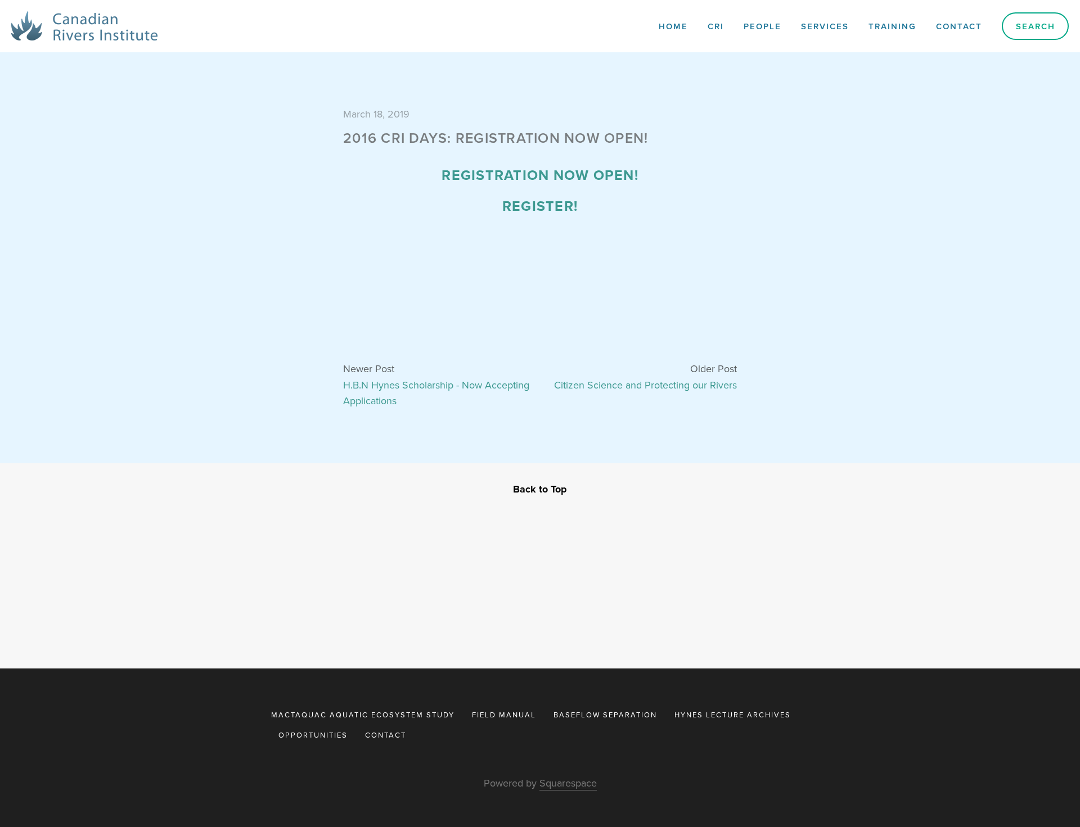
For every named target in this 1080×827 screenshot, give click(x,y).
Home (673, 26)
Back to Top (540, 489)
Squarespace (568, 783)
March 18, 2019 (376, 114)
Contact (959, 26)
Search (1035, 26)
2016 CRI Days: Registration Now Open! (495, 138)
